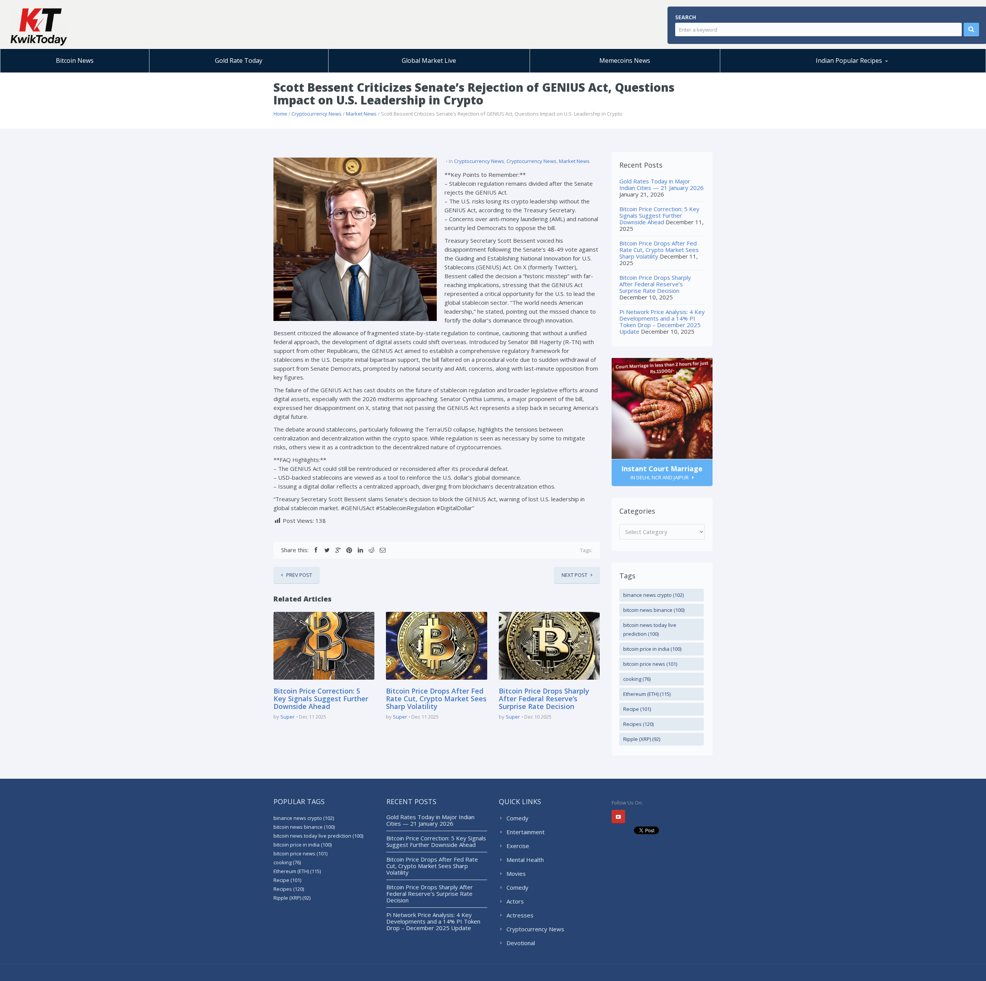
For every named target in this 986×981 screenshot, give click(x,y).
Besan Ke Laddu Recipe (770, 71)
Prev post (299, 574)
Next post (574, 574)
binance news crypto (653, 594)
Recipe (637, 709)
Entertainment (525, 832)
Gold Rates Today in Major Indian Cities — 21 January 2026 (661, 184)
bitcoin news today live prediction (649, 629)
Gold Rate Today (238, 60)
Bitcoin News (75, 60)
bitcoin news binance (653, 609)
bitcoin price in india (652, 648)
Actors (515, 901)
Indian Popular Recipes (849, 60)
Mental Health (525, 859)
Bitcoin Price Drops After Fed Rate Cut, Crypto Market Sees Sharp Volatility (436, 698)
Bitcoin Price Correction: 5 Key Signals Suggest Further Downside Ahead (320, 698)
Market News (361, 113)
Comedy (517, 818)
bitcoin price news (650, 663)
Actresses (519, 915)
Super (287, 716)
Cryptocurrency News (317, 113)
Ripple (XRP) (641, 739)
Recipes (638, 724)
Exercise (517, 846)
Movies (516, 873)
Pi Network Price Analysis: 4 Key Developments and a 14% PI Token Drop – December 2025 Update (662, 321)
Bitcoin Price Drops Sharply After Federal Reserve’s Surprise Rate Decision (544, 698)
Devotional (520, 943)
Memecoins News (624, 60)
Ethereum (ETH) (647, 693)
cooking (637, 678)
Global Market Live (429, 60)
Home (280, 113)
